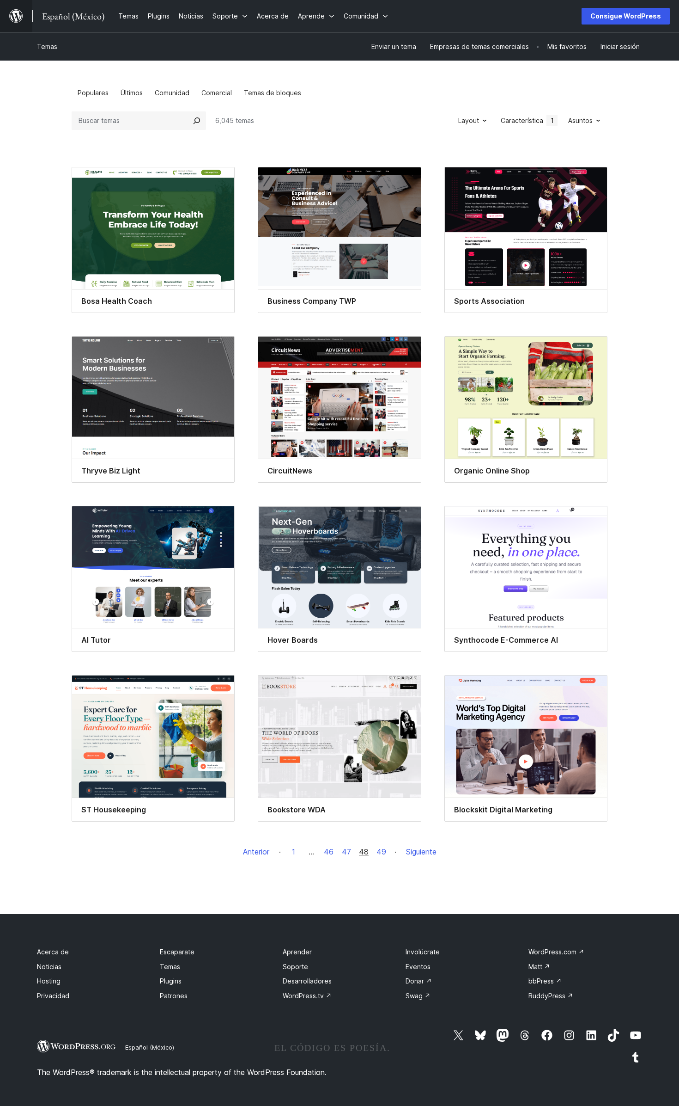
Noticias (49, 967)
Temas (47, 46)
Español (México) (149, 1047)
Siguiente (421, 851)
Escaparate (177, 952)
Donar (419, 981)
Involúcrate (423, 952)
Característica (527, 120)
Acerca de (53, 952)
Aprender (297, 952)
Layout (468, 120)
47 (346, 851)
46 (328, 851)
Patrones (174, 996)
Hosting (49, 981)
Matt (539, 967)
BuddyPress (550, 996)
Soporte (295, 967)
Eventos (418, 967)
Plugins (171, 981)
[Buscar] (197, 120)
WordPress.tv (307, 996)
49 (381, 851)
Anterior (256, 851)
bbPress (545, 981)
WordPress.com (556, 952)
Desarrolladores (307, 981)
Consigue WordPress (625, 16)
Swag (418, 996)
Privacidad (53, 996)
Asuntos (580, 120)
